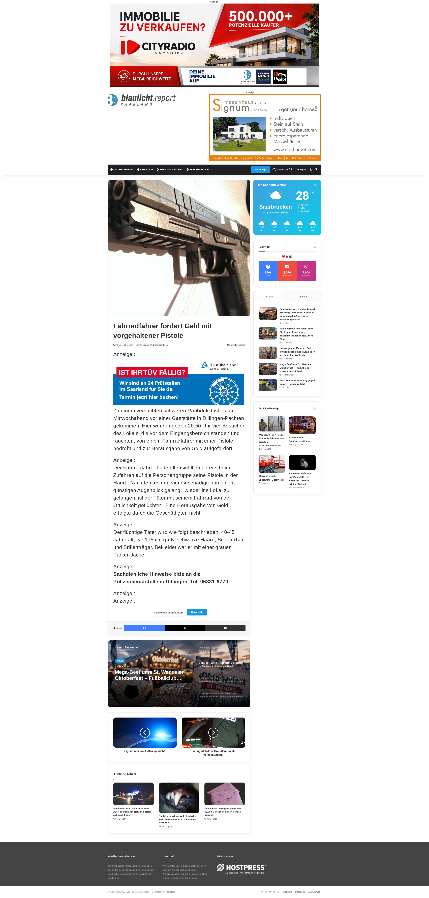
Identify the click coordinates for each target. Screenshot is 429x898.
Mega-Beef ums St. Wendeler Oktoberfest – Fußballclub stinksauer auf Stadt (296, 368)
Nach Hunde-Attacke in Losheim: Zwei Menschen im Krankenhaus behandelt (178, 819)
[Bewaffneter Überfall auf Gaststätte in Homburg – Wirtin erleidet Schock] (302, 462)
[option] (179, 673)
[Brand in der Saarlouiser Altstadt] (302, 425)
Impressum (300, 892)
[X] (185, 628)
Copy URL (197, 612)
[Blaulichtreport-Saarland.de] (142, 100)
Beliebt (269, 296)
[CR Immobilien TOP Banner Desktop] (214, 45)
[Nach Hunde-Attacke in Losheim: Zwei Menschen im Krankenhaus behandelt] (179, 798)
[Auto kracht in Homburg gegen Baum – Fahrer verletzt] (268, 385)
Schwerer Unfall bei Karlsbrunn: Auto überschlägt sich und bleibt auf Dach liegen (132, 811)
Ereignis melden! (170, 169)
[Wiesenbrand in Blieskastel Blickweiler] (272, 464)
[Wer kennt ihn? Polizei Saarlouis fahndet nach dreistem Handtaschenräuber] (272, 423)
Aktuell (120, 661)
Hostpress (170, 892)
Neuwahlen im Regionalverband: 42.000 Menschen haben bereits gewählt (223, 811)
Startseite (287, 892)
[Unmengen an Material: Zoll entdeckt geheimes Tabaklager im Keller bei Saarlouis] (268, 353)
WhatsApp (260, 169)
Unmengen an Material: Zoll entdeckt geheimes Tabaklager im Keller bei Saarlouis (297, 352)
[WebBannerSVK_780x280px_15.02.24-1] (178, 403)
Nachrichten (122, 169)
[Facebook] (144, 628)
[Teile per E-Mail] (225, 628)
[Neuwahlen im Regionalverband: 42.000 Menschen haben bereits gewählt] (224, 794)
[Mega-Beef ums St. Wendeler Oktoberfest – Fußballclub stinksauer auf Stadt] (268, 369)
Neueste (303, 296)
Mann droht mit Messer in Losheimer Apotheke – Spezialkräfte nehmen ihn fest (150, 675)
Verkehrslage (199, 169)
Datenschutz (314, 892)
